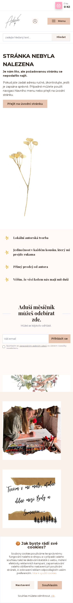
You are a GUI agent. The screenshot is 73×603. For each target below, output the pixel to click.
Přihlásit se (59, 338)
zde (53, 595)
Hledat (61, 37)
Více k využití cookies (44, 573)
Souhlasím (49, 585)
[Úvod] (14, 21)
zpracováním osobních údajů (33, 346)
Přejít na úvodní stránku (25, 104)
